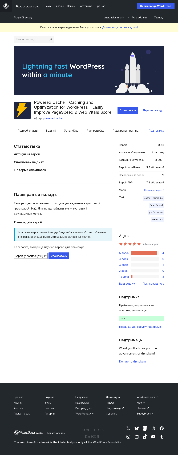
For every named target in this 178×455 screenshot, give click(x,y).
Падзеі (110, 402)
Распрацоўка (95, 130)
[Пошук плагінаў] (50, 39)
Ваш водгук (127, 283)
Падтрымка (156, 130)
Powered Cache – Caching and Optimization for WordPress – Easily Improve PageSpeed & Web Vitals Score (72, 107)
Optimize (158, 198)
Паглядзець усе (153, 283)
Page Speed (156, 205)
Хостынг (19, 408)
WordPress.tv (84, 413)
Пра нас (18, 397)
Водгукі (51, 130)
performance (156, 212)
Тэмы (48, 402)
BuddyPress (145, 413)
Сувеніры (113, 413)
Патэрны (50, 413)
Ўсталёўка (71, 130)
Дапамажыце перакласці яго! (120, 27)
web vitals (157, 219)
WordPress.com (147, 397)
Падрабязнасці (28, 130)
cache (147, 198)
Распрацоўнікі (83, 408)
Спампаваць (128, 110)
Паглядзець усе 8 (154, 190)
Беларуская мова (57, 433)
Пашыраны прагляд (125, 130)
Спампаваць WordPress (155, 6)
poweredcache (53, 118)
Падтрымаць (115, 408)
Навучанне (81, 397)
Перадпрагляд (152, 110)
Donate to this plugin (132, 361)
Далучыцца (113, 397)
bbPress (143, 408)
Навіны (18, 402)
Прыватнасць (22, 413)
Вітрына (49, 397)
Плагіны (49, 408)
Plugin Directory (23, 17)
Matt (141, 402)
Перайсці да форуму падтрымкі (140, 326)
